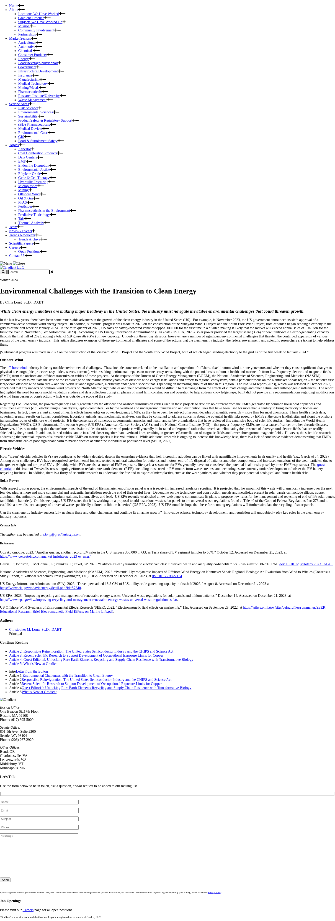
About (13, 10)
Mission (24, 26)
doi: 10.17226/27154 (167, 576)
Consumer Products (32, 55)
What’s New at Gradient (39, 692)
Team (13, 227)
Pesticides (25, 206)
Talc (21, 219)
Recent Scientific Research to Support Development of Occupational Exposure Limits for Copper (92, 684)
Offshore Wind (29, 194)
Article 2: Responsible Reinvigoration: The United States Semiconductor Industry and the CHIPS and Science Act (91, 651)
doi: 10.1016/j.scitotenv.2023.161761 (306, 564)
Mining (23, 190)
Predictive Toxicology (34, 215)
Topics (14, 145)
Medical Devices (30, 128)
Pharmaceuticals (29, 92)
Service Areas (19, 104)
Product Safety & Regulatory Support (45, 120)
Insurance (25, 75)
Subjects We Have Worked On (40, 22)
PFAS (22, 202)
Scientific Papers (21, 243)
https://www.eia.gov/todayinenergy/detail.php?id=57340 (40, 588)
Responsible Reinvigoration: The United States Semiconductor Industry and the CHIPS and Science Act (96, 679)
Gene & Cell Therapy (33, 178)
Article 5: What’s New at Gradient (33, 664)
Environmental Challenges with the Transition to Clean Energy (68, 675)
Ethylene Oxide (29, 174)
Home (13, 6)
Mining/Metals (28, 87)
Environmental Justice (34, 169)
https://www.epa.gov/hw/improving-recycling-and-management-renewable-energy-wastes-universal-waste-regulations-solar (88, 600)
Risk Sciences (28, 108)
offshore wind (17, 368)
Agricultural (27, 42)
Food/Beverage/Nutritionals (38, 63)
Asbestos (24, 149)
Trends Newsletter (22, 235)
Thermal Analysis (31, 223)
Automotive (26, 46)
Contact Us (17, 256)
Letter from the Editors (32, 671)
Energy (23, 59)
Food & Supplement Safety (37, 141)
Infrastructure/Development (38, 71)
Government (27, 67)
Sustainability (28, 116)
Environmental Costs (33, 133)
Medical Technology (33, 83)
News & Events (20, 231)
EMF (22, 161)
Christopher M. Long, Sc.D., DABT (35, 629)
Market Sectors (20, 38)
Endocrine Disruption (33, 165)
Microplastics (27, 186)
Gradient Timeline (31, 18)
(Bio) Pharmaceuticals (34, 124)
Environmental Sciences (35, 112)
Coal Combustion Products (37, 153)
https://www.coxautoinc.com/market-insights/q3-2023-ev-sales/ (45, 556)
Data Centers (27, 157)
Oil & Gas (25, 198)
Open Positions (29, 251)
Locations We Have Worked (38, 14)
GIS (21, 137)
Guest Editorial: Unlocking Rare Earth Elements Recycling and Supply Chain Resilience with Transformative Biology (106, 688)
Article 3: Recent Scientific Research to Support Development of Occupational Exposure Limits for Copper (86, 655)
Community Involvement (36, 30)
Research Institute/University (39, 96)
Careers (14, 247)
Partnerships (27, 34)
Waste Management (32, 100)
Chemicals (25, 51)
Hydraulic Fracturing (33, 182)
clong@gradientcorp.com (61, 534)
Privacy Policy (214, 892)
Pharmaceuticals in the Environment (44, 210)
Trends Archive (29, 239)
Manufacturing (28, 79)
